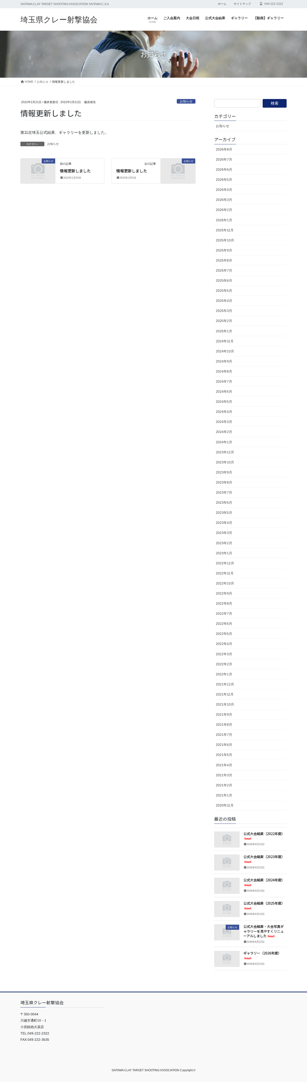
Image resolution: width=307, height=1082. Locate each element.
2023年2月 (224, 543)
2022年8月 (224, 603)
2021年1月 (224, 795)
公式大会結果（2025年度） (264, 905)
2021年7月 (224, 735)
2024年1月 (224, 442)
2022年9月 (224, 593)
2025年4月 (224, 301)
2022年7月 (224, 613)
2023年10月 (225, 462)
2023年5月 (224, 513)
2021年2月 (224, 785)
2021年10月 (225, 704)
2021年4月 (224, 765)
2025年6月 (224, 280)
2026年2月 (224, 210)
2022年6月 (224, 624)
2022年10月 (225, 583)
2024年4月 (224, 412)
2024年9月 (224, 361)
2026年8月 (224, 149)
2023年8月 (224, 482)
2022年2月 (224, 664)
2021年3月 (224, 775)
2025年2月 (224, 321)
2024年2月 (224, 432)
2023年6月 (224, 502)
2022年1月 (224, 674)
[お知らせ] (38, 169)
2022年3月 (224, 654)
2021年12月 (225, 684)
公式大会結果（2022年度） (264, 836)
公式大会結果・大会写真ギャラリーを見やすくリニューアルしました (263, 931)
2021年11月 (225, 694)
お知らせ (186, 101)
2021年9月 (224, 714)
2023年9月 (224, 472)
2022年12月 (225, 563)
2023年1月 (224, 553)
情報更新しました (75, 171)
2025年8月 (224, 260)
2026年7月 (224, 159)
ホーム (222, 4)
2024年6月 (224, 391)
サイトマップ (242, 4)
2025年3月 (224, 311)
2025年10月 (225, 240)
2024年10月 (225, 351)
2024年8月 (224, 371)
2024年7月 (224, 381)
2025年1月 (224, 331)
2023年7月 (224, 492)
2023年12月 (225, 452)
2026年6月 (224, 169)
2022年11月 (225, 573)
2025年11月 (225, 230)
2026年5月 (224, 179)
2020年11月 (225, 805)
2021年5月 (224, 755)
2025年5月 (224, 290)
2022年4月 (224, 644)
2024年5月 (224, 402)
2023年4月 (224, 523)
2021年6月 (224, 745)
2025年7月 (224, 270)
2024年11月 (225, 341)
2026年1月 (224, 220)
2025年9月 (224, 250)
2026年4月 (224, 190)
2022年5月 (224, 634)
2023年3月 (224, 533)
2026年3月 (224, 200)
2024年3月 (224, 422)
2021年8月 (224, 724)
